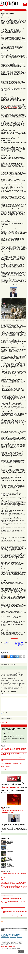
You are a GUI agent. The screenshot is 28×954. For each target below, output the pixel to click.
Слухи (11, 935)
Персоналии (5, 937)
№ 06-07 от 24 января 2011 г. (12, 107)
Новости (19, 934)
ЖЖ (18, 787)
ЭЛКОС (18, 948)
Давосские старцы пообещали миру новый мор (12, 915)
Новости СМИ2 (4, 722)
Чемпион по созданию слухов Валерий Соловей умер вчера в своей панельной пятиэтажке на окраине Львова (14, 759)
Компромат (11, 934)
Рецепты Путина (5, 769)
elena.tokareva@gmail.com (8, 946)
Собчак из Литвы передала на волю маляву (11, 763)
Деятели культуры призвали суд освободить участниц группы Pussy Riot (19, 644)
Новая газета (14, 638)
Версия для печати (6, 15)
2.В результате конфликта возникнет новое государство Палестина (13, 736)
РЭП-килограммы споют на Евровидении (11, 898)
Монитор (17, 935)
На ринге (4, 934)
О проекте (13, 937)
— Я (2, 256)
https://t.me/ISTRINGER (8, 787)
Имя (2, 693)
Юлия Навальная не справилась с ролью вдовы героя (12, 811)
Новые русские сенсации (7, 895)
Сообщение (4, 696)
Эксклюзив (4, 935)
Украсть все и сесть (6, 766)
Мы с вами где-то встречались (6, 643)
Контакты (19, 937)
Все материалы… (7, 772)
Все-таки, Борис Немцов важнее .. (9, 892)
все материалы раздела (20, 10)
